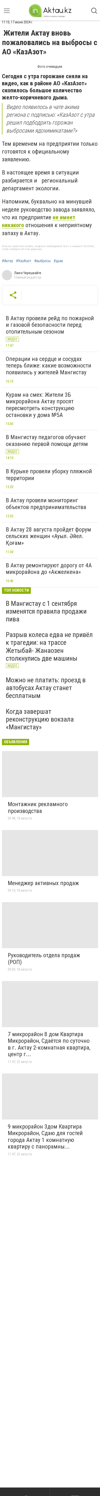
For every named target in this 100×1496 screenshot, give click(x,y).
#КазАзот (23, 261)
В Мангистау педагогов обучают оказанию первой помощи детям (47, 440)
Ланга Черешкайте (27, 273)
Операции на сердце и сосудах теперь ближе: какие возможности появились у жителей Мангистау (48, 366)
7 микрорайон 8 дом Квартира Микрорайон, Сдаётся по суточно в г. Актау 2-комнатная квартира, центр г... (49, 1044)
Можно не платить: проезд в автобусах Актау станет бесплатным (46, 688)
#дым (58, 261)
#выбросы (42, 261)
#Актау (7, 261)
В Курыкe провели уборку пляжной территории (49, 475)
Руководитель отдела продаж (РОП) (44, 958)
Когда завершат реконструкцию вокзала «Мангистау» (40, 719)
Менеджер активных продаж (43, 883)
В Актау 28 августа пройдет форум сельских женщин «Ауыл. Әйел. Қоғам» (48, 536)
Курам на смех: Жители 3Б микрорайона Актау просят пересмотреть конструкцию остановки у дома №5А (40, 404)
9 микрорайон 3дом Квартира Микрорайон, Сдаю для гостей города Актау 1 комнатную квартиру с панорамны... (45, 1136)
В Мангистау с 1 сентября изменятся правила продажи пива (46, 611)
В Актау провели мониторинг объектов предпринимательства (46, 504)
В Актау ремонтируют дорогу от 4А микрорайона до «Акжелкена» (49, 569)
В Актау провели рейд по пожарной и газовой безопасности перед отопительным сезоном (50, 325)
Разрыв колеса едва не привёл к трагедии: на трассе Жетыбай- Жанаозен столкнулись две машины (49, 646)
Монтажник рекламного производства (38, 807)
